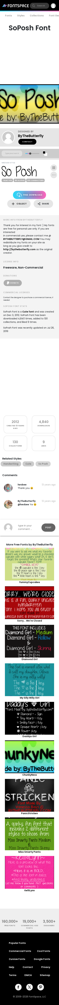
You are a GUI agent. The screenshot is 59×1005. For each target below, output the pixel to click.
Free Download (32, 194)
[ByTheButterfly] (10, 137)
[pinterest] (40, 987)
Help (11, 967)
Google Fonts (42, 959)
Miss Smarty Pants (29, 852)
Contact (27, 142)
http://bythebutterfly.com (19, 249)
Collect (22, 203)
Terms (12, 975)
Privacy (45, 967)
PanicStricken (29, 813)
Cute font (28, 311)
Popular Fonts (17, 943)
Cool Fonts (43, 951)
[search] (39, 6)
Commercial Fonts (20, 951)
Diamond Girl (30, 659)
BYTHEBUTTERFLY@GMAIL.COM (21, 239)
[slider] (30, 153)
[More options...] (53, 175)
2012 (15, 421)
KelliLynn (29, 890)
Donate (14, 283)
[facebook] (18, 987)
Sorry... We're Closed (29, 620)
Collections (37, 15)
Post (48, 527)
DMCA (28, 975)
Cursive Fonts (17, 959)
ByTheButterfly (31, 135)
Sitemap (45, 975)
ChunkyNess (29, 774)
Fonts (8, 15)
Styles (21, 15)
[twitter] (29, 987)
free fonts (9, 925)
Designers (49, 925)
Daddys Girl (29, 736)
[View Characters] (53, 167)
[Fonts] (16, 5)
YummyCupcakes (29, 582)
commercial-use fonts (29, 926)
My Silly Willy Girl (29, 697)
